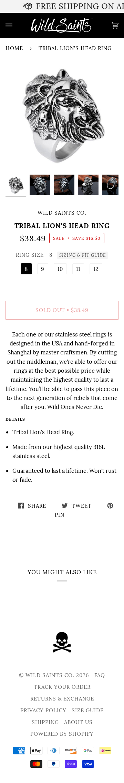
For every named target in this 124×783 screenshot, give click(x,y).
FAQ (99, 675)
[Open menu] (16, 25)
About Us (78, 722)
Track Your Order (62, 687)
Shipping (45, 722)
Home (14, 48)
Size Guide (88, 710)
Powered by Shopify (62, 734)
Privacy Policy (43, 710)
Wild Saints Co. (62, 212)
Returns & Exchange (62, 698)
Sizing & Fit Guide (82, 255)
